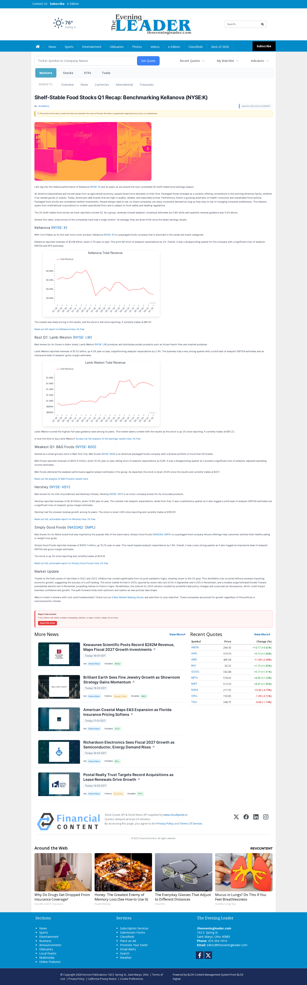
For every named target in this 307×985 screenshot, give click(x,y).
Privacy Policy (165, 823)
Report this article (47, 623)
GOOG (195, 671)
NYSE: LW (82, 337)
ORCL (194, 696)
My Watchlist (225, 61)
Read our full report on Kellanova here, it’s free (59, 329)
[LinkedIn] (256, 822)
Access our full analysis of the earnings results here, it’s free (108, 438)
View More (176, 634)
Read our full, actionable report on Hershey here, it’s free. (65, 519)
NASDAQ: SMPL (81, 527)
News (84, 85)
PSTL (140, 794)
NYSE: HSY (60, 487)
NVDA (194, 690)
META (194, 677)
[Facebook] (246, 822)
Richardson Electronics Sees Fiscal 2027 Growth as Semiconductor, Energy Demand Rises (129, 744)
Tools (106, 73)
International (124, 85)
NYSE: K (95, 186)
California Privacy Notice (102, 978)
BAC (193, 665)
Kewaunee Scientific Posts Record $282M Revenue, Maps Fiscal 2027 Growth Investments (128, 647)
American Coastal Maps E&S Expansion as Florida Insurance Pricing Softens (127, 712)
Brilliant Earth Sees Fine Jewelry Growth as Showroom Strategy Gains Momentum (131, 679)
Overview (67, 85)
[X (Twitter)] (236, 822)
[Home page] (150, 24)
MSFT (194, 684)
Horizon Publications (94, 974)
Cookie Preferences (131, 978)
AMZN (195, 647)
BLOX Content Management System (209, 974)
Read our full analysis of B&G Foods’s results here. (61, 478)
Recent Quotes (190, 61)
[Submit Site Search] (262, 24)
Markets (45, 73)
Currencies (102, 85)
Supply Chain (120, 696)
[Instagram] (265, 822)
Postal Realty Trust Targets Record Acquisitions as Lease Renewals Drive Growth (128, 777)
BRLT (144, 696)
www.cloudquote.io (175, 815)
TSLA (194, 702)
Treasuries (147, 85)
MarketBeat (94, 664)
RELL (117, 761)
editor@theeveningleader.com (227, 945)
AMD (194, 659)
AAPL (194, 653)
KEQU (117, 664)
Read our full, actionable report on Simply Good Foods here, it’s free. (71, 563)
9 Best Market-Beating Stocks (128, 597)
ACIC (117, 729)
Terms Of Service (191, 823)
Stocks (68, 73)
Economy (118, 794)
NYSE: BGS (86, 447)
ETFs (87, 73)
